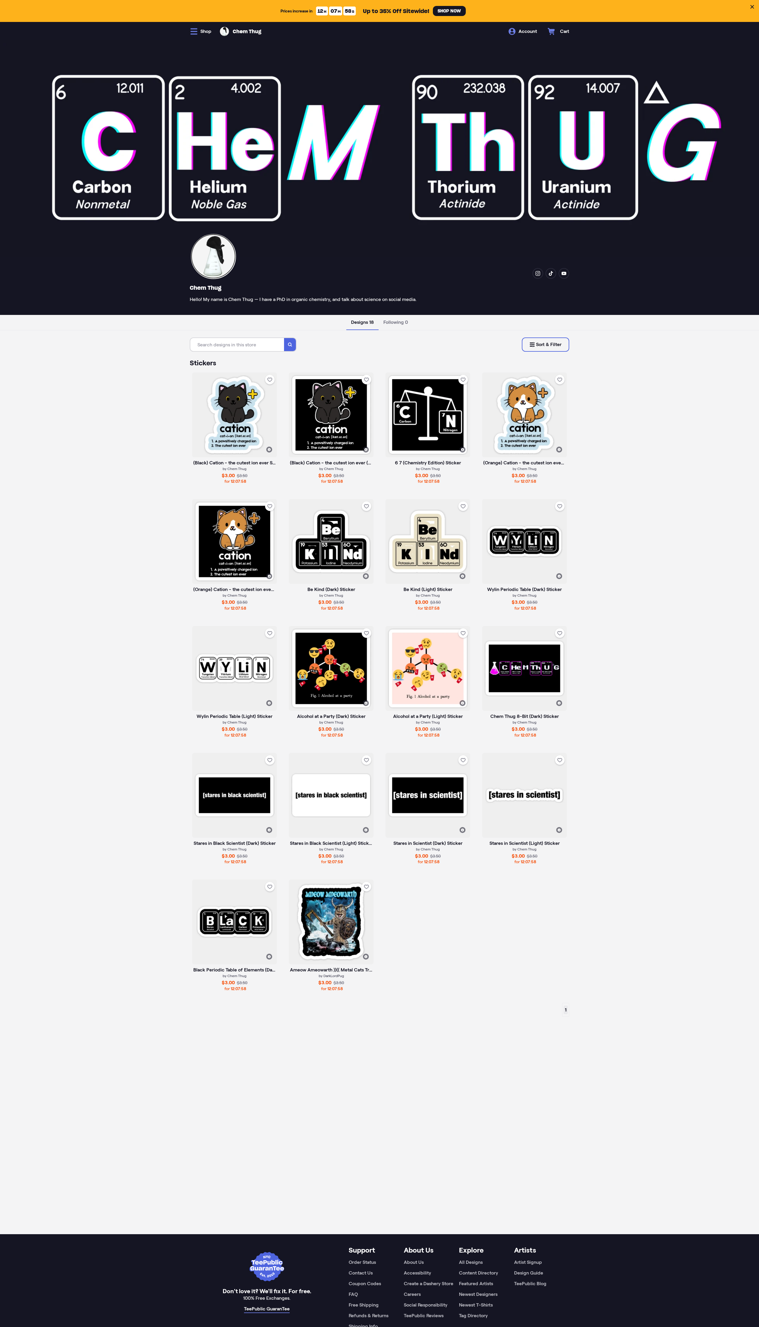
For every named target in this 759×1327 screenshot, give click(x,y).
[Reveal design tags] (269, 450)
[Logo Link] (224, 31)
